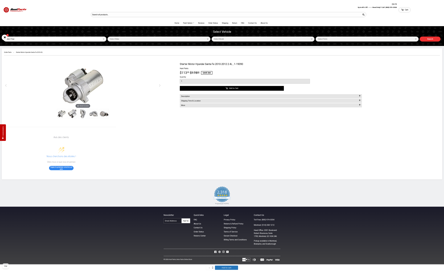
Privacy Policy (229, 220)
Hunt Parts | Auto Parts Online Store (180, 259)
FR (396, 4)
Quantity (183, 77)
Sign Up (186, 221)
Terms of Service (231, 232)
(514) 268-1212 (268, 225)
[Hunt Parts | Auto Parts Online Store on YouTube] (227, 252)
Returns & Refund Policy (233, 224)
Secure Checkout (230, 236)
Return (234, 23)
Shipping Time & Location (271, 100)
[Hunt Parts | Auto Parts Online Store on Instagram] (223, 252)
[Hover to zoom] (83, 85)
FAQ (242, 23)
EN (393, 4)
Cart (406, 10)
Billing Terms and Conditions (235, 240)
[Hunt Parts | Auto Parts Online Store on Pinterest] (219, 252)
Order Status (213, 23)
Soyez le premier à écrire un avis (61, 168)
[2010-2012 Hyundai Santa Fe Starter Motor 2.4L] (61, 113)
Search (430, 39)
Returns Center (200, 236)
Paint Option (188, 23)
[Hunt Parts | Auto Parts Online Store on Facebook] (215, 252)
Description (271, 95)
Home (177, 23)
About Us (264, 23)
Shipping (225, 23)
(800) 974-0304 (268, 220)
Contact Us (252, 23)
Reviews (201, 23)
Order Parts (7, 52)
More (271, 104)
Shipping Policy (230, 228)
